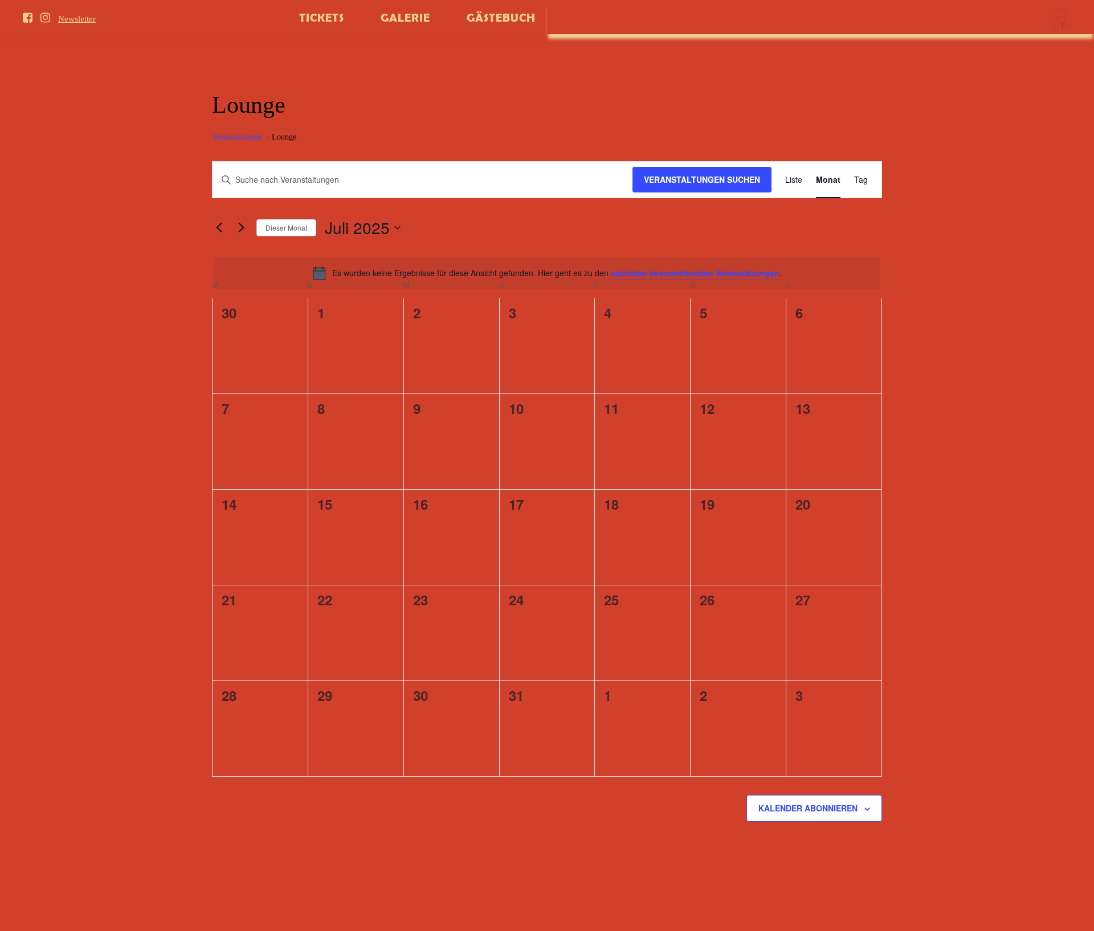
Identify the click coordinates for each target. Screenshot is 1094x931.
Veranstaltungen (237, 137)
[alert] (547, 273)
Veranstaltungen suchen (702, 179)
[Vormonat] (219, 228)
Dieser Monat (286, 227)
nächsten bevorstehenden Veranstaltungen (695, 272)
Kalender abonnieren (808, 808)
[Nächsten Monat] (241, 228)
